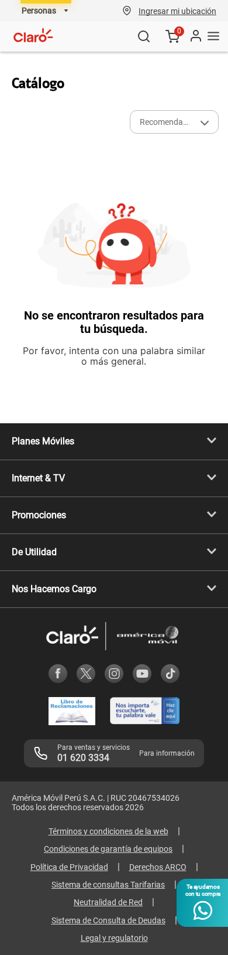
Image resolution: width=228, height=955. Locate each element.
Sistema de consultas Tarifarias (108, 884)
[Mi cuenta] (195, 36)
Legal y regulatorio (114, 938)
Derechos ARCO (157, 867)
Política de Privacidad (69, 867)
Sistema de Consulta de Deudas (108, 920)
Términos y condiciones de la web (108, 831)
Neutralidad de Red (108, 902)
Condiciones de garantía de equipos (108, 849)
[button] (177, 10)
